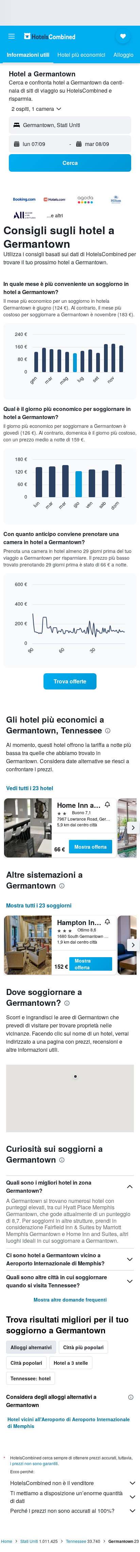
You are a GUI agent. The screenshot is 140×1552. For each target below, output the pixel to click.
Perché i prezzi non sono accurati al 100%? (62, 1510)
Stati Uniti (29, 1541)
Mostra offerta (90, 846)
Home (6, 1541)
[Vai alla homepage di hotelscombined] (49, 36)
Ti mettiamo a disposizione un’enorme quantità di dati (66, 1497)
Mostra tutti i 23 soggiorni (38, 905)
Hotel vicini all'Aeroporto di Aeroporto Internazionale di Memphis (68, 1422)
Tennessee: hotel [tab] (31, 1378)
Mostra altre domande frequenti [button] (70, 1299)
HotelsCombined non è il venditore (52, 1483)
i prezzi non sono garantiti (34, 1463)
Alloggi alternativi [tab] (31, 1347)
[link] (70, 681)
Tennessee (76, 1541)
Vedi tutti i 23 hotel (29, 788)
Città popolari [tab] (26, 1362)
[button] (11, 36)
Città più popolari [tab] (83, 1347)
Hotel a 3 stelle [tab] (71, 1362)
